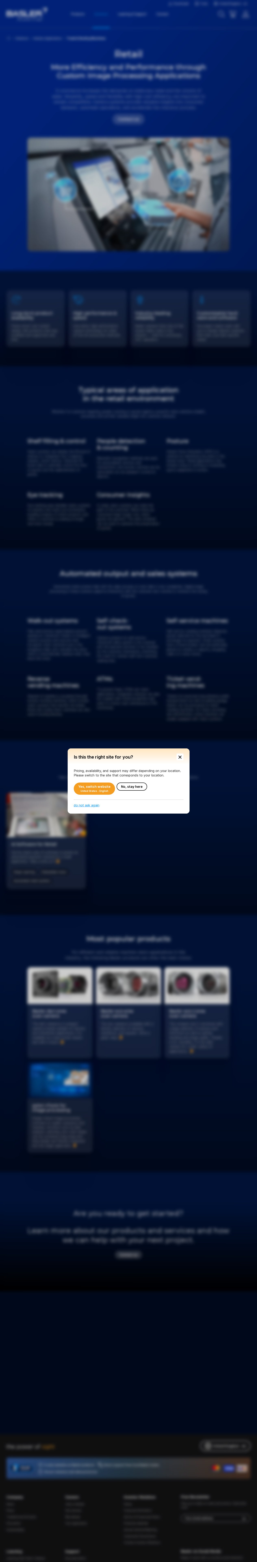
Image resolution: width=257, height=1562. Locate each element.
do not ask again (86, 805)
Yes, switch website (94, 789)
